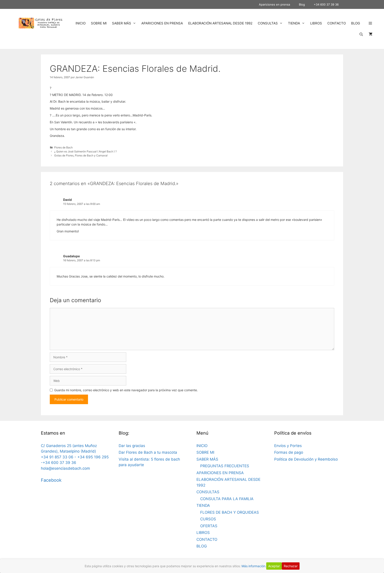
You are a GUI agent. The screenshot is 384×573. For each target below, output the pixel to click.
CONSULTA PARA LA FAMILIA (227, 499)
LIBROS (316, 23)
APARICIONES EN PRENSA (162, 23)
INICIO (81, 23)
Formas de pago (288, 452)
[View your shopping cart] (370, 34)
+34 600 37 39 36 (326, 4)
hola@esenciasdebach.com (65, 468)
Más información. (254, 566)
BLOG (355, 23)
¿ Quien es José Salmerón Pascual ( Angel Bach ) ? (85, 151)
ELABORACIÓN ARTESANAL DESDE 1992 (220, 23)
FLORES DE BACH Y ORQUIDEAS (229, 512)
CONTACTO (336, 23)
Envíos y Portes (288, 445)
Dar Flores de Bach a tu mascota (148, 452)
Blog (302, 4)
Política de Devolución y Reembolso (306, 459)
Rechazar (291, 566)
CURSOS (208, 519)
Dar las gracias (132, 445)
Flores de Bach (63, 147)
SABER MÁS (121, 23)
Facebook (51, 480)
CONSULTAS (268, 23)
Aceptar (274, 566)
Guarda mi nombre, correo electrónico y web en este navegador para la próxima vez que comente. (126, 390)
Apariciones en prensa (274, 4)
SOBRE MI (99, 23)
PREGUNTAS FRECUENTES (224, 466)
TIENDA (294, 23)
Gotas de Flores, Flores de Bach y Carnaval (81, 155)
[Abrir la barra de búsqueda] (361, 34)
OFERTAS (208, 526)
